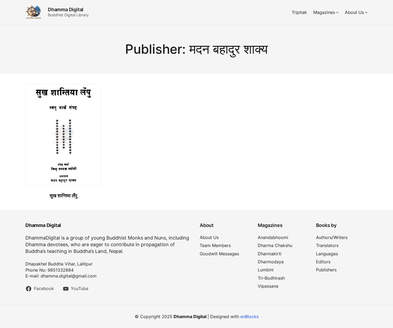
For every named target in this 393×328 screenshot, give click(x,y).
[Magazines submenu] (337, 12)
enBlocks (249, 316)
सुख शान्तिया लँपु (63, 195)
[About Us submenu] (366, 12)
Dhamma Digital (65, 9)
